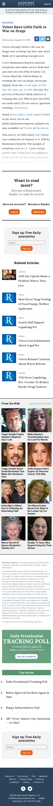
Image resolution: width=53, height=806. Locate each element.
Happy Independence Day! (23, 707)
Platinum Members (9, 615)
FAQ (33, 776)
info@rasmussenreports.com (22, 798)
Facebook (42, 128)
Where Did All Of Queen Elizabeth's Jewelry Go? (11, 545)
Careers (26, 782)
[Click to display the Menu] (3, 4)
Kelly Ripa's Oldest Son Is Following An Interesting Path (12, 508)
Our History (23, 776)
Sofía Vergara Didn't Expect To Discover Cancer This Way (38, 471)
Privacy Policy (26, 779)
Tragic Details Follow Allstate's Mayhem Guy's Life (12, 437)
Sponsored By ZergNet (40, 403)
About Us (10, 776)
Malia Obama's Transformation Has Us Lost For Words (38, 437)
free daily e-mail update (27, 114)
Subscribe (38, 211)
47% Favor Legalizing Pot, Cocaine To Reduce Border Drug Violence (33, 382)
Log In (47, 4)
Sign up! (26, 248)
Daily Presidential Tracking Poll (26, 681)
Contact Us (38, 782)
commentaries (32, 600)
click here (20, 107)
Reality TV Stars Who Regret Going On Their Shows (40, 545)
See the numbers (26, 656)
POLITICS (7, 22)
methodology (33, 166)
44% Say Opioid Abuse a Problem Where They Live (34, 280)
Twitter (27, 128)
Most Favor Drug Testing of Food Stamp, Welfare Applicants (34, 304)
